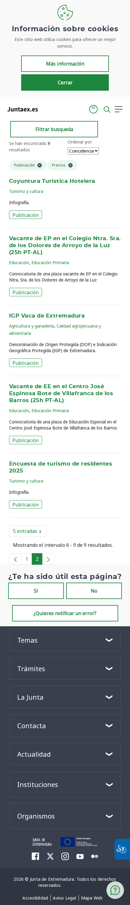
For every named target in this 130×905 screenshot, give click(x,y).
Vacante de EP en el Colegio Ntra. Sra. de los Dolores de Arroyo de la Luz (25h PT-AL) (65, 245)
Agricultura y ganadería (31, 326)
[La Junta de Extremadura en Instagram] (65, 856)
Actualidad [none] (34, 754)
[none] (48, 559)
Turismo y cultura (26, 191)
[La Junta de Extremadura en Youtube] (80, 856)
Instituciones (37, 784)
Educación (19, 262)
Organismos (36, 815)
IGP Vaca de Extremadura (47, 316)
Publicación (25, 215)
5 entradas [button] (30, 532)
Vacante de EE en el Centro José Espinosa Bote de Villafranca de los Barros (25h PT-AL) (61, 393)
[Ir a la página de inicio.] (21, 109)
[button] (93, 109)
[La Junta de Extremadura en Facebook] (35, 856)
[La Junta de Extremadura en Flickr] (94, 856)
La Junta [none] (30, 696)
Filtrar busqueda (54, 129)
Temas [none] (27, 639)
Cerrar (65, 82)
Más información (65, 63)
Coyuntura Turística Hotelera (52, 181)
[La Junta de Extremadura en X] (50, 856)
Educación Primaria (50, 262)
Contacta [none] (31, 725)
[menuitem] (35, 898)
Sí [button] (36, 590)
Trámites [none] (31, 668)
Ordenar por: (80, 142)
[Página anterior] (15, 559)
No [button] (94, 590)
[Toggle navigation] (46, 109)
